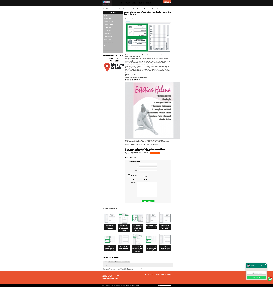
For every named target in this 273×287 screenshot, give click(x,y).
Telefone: (136, 170)
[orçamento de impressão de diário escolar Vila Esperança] (137, 239)
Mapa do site (168, 274)
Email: (137, 167)
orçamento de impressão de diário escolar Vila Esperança (137, 249)
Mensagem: (134, 182)
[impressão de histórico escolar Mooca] (124, 239)
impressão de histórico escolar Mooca (123, 248)
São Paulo (121, 261)
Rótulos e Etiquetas (108, 48)
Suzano (116, 261)
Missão (134, 3)
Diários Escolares (107, 33)
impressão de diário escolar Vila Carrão (151, 226)
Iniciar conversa (256, 277)
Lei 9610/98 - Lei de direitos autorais (127, 269)
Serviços (141, 3)
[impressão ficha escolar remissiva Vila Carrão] (165, 218)
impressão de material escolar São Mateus (110, 227)
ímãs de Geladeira (107, 39)
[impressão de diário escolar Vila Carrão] (151, 218)
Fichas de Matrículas (108, 36)
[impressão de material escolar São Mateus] (110, 218)
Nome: (137, 164)
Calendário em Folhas (108, 24)
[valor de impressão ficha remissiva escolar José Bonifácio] (137, 218)
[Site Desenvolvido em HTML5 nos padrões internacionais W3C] (161, 285)
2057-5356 (167, 1)
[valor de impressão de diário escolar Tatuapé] (151, 239)
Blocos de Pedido (107, 18)
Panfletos (106, 45)
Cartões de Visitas (107, 30)
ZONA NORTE (111, 261)
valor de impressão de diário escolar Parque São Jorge (110, 248)
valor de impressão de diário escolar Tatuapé (151, 248)
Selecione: (105, 261)
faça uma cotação (155, 152)
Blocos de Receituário (108, 21)
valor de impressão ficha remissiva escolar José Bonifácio (137, 228)
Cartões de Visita (107, 27)
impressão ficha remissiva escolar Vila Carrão (165, 248)
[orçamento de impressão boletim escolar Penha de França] (124, 218)
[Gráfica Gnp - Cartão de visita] (110, 3)
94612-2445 (168, 2)
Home (120, 3)
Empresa (127, 3)
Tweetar (128, 21)
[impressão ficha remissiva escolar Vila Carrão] (165, 239)
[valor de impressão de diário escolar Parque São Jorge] (110, 239)
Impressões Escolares (108, 42)
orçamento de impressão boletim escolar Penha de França (123, 228)
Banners (105, 15)
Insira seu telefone (256, 269)
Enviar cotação (148, 201)
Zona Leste (127, 261)
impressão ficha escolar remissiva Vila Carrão (165, 227)
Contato (149, 3)
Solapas (105, 51)
